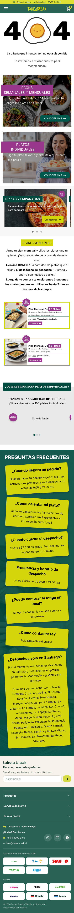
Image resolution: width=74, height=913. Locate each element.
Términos (29, 904)
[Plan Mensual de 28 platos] (16, 305)
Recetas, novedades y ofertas (21, 767)
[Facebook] (67, 837)
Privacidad (41, 904)
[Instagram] (57, 837)
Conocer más (51, 219)
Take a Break (11, 816)
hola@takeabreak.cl (16, 843)
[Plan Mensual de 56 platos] (16, 341)
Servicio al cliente (14, 805)
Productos (9, 795)
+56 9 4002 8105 (16, 837)
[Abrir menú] (11, 8)
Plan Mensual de (44, 309)
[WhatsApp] (48, 837)
